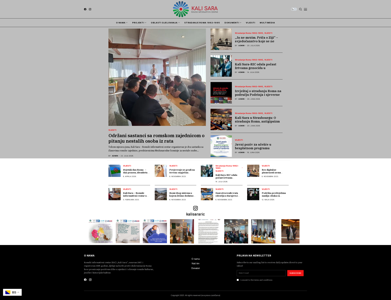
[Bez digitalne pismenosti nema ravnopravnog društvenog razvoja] (253, 171)
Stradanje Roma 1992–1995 (249, 33)
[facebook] (85, 9)
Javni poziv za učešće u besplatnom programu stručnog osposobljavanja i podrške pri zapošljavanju (256, 149)
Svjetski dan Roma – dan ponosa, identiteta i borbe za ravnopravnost (136, 172)
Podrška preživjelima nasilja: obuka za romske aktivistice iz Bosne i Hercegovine (274, 197)
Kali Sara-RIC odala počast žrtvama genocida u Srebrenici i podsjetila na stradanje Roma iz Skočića (255, 69)
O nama (196, 259)
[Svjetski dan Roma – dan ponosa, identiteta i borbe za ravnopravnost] (114, 171)
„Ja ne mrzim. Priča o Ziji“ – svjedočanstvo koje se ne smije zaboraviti (256, 41)
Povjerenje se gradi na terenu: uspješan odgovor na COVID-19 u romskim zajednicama (182, 173)
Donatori (195, 268)
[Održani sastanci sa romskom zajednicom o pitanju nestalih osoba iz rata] (157, 77)
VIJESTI (112, 130)
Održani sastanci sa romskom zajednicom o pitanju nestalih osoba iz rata (156, 138)
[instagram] (90, 9)
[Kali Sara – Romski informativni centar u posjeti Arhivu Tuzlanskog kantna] (114, 194)
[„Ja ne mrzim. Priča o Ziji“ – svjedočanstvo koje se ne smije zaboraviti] (221, 39)
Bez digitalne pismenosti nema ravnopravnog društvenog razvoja (272, 173)
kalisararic (195, 214)
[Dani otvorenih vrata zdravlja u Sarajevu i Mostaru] (207, 194)
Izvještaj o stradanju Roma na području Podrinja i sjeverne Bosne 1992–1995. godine (258, 94)
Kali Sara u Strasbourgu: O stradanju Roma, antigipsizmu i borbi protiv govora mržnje (258, 121)
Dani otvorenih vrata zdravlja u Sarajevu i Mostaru (227, 196)
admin (115, 156)
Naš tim (195, 263)
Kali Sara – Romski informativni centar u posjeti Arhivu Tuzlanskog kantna (135, 197)
